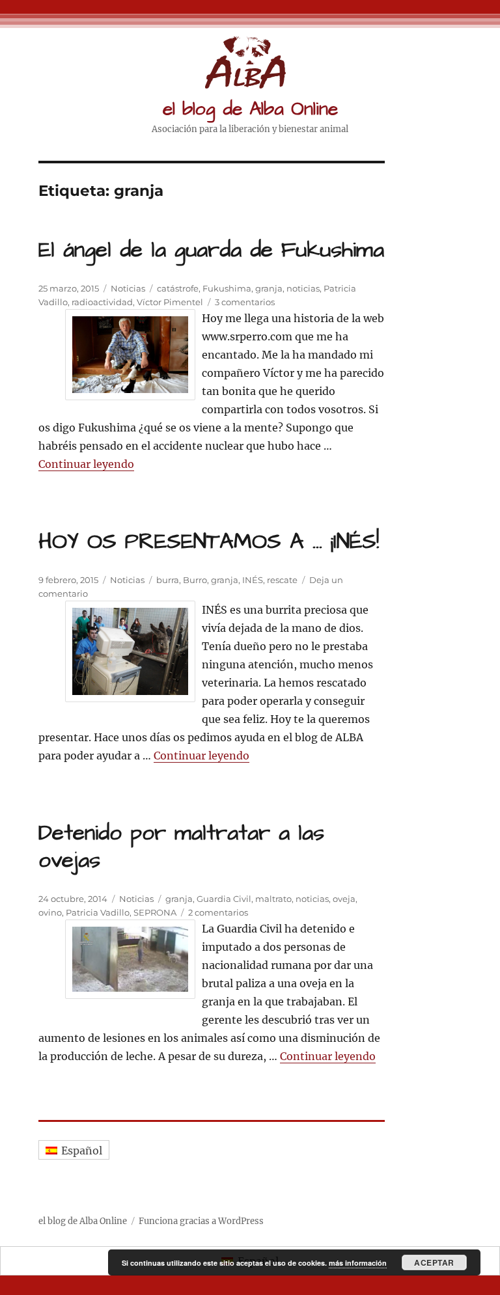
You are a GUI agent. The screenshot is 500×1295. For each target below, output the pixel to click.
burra (167, 580)
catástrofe (178, 288)
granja (269, 288)
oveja (344, 898)
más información (358, 1263)
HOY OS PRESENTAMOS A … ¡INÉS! (208, 541)
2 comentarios (218, 912)
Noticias (128, 288)
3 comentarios (245, 302)
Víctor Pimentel (170, 302)
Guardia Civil (224, 898)
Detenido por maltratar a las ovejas (181, 846)
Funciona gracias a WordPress (201, 1221)
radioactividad (102, 302)
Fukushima (226, 288)
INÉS (252, 580)
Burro (195, 580)
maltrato (273, 898)
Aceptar (434, 1262)
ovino (50, 912)
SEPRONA (154, 912)
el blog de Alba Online (250, 109)
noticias (303, 288)
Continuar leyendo (86, 463)
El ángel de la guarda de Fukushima (211, 250)
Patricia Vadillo (98, 912)
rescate (282, 580)
